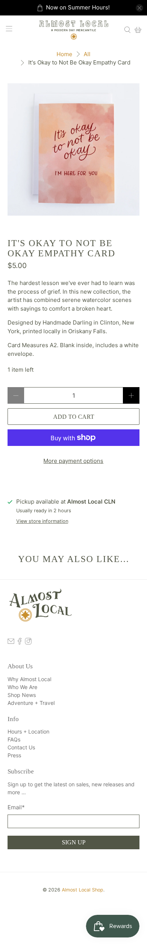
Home (64, 54)
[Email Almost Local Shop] (11, 642)
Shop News (22, 695)
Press (14, 755)
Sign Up (74, 842)
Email (16, 807)
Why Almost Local (29, 679)
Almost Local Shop (82, 890)
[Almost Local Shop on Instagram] (28, 642)
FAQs (14, 739)
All (87, 54)
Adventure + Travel (31, 703)
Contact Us (21, 747)
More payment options (73, 460)
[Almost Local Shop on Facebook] (19, 642)
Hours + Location (28, 731)
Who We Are (22, 687)
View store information (42, 521)
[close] (139, 8)
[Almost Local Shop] (73, 29)
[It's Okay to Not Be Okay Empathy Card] (74, 149)
